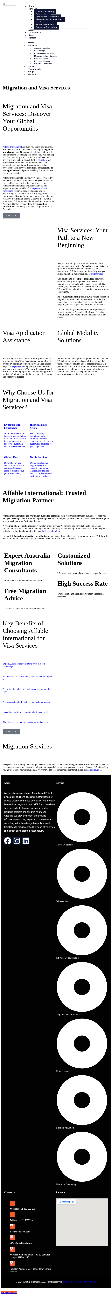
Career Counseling (45, 11)
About (31, 30)
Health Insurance (44, 22)
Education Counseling (46, 27)
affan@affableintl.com (21, 1243)
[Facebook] (7, 840)
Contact (32, 38)
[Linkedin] (25, 840)
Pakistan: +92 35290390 (21, 1220)
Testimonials (34, 32)
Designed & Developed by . (80, 1282)
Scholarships (42, 14)
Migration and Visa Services (49, 19)
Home (31, 6)
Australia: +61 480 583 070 (22, 1209)
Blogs (31, 35)
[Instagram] (16, 840)
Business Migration (45, 24)
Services (32, 9)
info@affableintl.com (20, 1231)
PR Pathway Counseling (47, 16)
